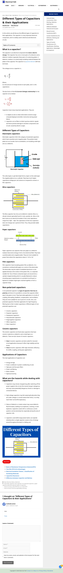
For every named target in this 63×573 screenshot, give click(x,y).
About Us (36, 570)
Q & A (12, 5)
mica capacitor (18, 483)
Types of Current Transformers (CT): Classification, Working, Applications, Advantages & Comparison (53, 46)
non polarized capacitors (28, 483)
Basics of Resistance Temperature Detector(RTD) (21, 467)
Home (7, 5)
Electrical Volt (11, 2)
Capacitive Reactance (12, 476)
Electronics (54, 5)
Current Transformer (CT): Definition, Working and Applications (53, 37)
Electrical (31, 5)
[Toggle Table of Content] (37, 45)
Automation (42, 5)
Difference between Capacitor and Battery (19, 478)
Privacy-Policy (43, 570)
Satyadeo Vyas (5, 25)
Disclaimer (50, 570)
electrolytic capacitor (9, 483)
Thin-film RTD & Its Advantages (15, 469)
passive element (30, 61)
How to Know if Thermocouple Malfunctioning (15, 488)
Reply (5, 516)
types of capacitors (21, 485)
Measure (21, 5)
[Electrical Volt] (3, 2)
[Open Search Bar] (59, 9)
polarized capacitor (11, 485)
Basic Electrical (15, 15)
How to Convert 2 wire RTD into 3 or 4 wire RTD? (16, 486)
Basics (11, 15)
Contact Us (30, 570)
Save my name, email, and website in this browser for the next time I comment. (21, 556)
